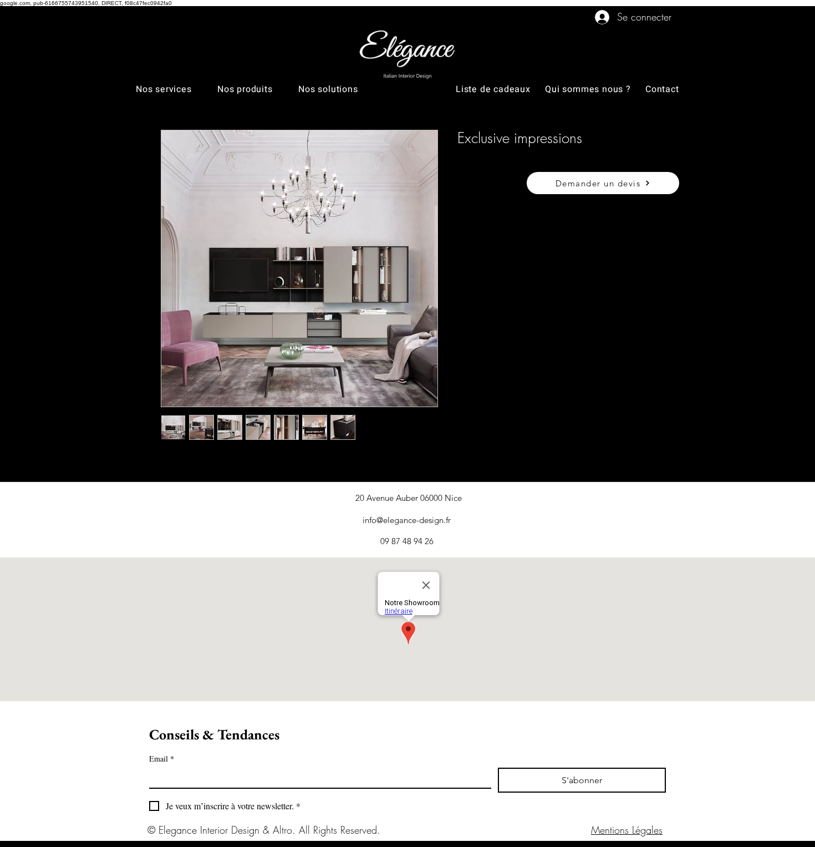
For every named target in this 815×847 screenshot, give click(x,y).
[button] (176, 89)
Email (161, 758)
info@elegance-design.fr (407, 520)
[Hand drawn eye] (533, 17)
